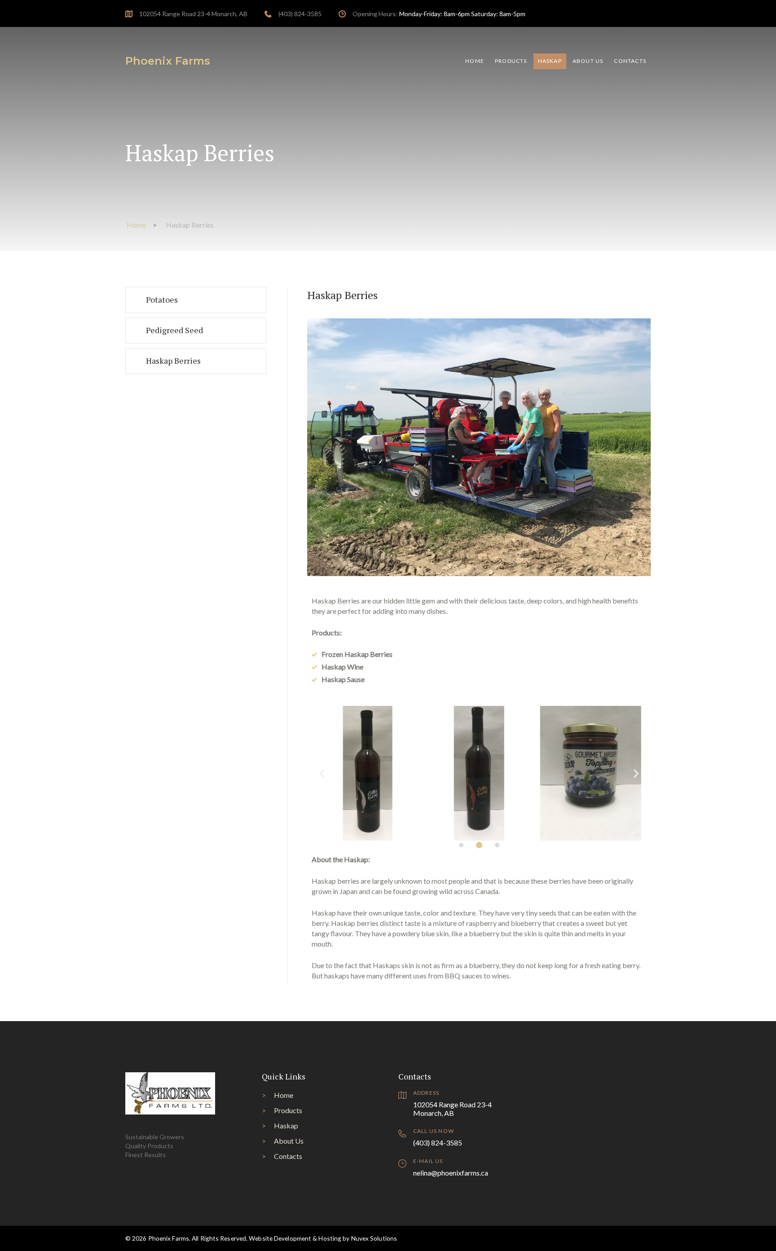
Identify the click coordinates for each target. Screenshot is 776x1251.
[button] (461, 845)
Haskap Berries (173, 360)
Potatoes (162, 299)
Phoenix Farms (167, 60)
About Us (588, 60)
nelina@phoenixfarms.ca (450, 1172)
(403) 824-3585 (300, 14)
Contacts (630, 60)
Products (511, 60)
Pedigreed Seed (174, 330)
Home (474, 60)
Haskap (550, 60)
